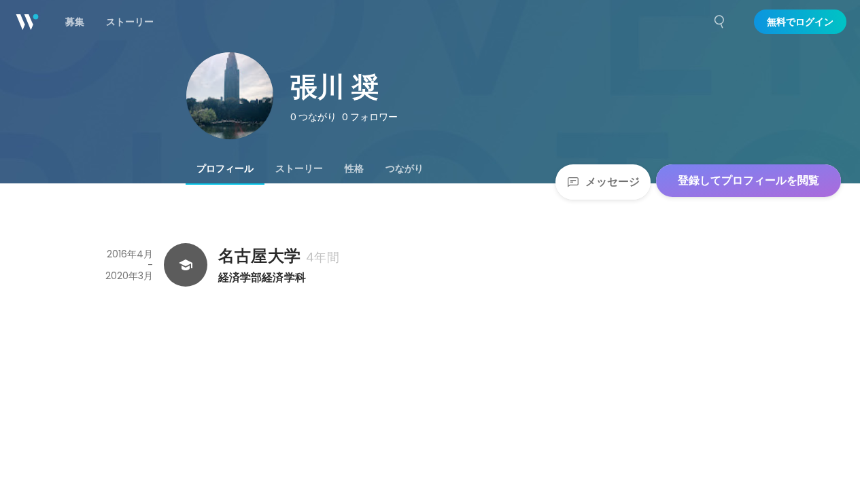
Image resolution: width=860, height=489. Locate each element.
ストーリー (299, 168)
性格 (354, 168)
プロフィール (225, 168)
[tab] (225, 168)
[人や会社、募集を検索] (720, 21)
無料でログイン (800, 22)
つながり (404, 168)
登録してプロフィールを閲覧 (748, 180)
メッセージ (612, 181)
